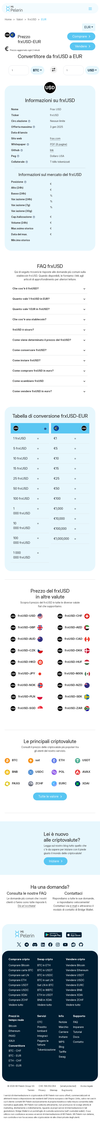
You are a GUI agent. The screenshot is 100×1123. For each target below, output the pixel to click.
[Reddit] (73, 945)
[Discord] (35, 945)
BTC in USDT (45, 970)
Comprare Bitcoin (19, 965)
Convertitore (17, 1045)
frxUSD (32, 19)
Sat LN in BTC (45, 985)
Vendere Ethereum (77, 970)
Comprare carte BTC (21, 970)
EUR (87, 27)
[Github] (81, 945)
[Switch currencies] (54, 70)
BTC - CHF (15, 1050)
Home (8, 19)
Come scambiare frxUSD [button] (28, 381)
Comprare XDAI (18, 995)
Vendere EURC (75, 985)
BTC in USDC (45, 975)
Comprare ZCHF (18, 999)
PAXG (12, 1035)
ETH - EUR (15, 1065)
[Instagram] (58, 945)
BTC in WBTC (45, 990)
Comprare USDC (19, 990)
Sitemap (53, 1090)
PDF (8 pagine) (58, 144)
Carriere (63, 1032)
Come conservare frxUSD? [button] (29, 350)
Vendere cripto (75, 959)
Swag (62, 1056)
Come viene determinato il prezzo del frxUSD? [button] (41, 340)
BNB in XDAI (44, 999)
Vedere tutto (16, 1004)
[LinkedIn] (43, 945)
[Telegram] (27, 945)
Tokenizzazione (46, 1049)
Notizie (63, 1022)
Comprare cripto (19, 959)
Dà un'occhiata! (27, 905)
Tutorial (77, 1032)
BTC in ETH (44, 965)
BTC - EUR (15, 1055)
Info (61, 1016)
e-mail (73, 905)
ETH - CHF (15, 1060)
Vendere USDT (75, 975)
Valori (19, 19)
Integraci (42, 1035)
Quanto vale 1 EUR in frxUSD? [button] (31, 309)
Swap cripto (45, 959)
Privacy (42, 1090)
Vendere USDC (75, 980)
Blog (61, 1046)
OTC (39, 1022)
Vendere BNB (74, 990)
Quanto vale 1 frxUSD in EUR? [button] (31, 298)
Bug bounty (67, 1090)
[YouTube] (65, 945)
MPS (61, 1041)
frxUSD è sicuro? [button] (23, 329)
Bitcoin (13, 1026)
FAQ (75, 1022)
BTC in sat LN (45, 980)
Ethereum (14, 1030)
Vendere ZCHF (75, 999)
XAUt (12, 1040)
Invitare (63, 1036)
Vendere (81, 46)
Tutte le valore (48, 796)
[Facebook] (50, 945)
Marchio (63, 1027)
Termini (30, 1090)
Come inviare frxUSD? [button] (26, 360)
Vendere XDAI (74, 995)
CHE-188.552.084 (47, 1086)
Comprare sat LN (19, 975)
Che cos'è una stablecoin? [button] (29, 319)
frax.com (55, 138)
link (52, 150)
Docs (76, 1036)
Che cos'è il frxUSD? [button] (25, 288)
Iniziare (54, 861)
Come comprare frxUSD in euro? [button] (33, 370)
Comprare (79, 36)
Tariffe (62, 1051)
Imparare (78, 1027)
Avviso (86, 1086)
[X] (19, 945)
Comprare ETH (17, 980)
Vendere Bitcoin (75, 965)
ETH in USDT (45, 995)
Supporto (79, 1016)
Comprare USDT (18, 985)
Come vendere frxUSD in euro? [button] (32, 391)
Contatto (78, 1041)
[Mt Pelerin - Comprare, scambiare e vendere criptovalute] (14, 8)
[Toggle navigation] (90, 8)
